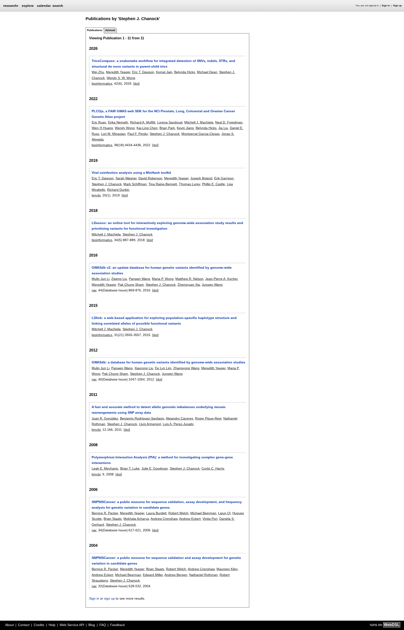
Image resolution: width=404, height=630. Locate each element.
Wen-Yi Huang (102, 128)
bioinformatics (102, 83)
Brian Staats (113, 519)
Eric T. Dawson (143, 72)
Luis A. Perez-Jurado (178, 424)
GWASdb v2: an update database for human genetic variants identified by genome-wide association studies (162, 270)
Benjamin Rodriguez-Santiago (142, 418)
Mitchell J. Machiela (198, 122)
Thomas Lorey (189, 184)
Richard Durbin (118, 190)
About (9, 625)
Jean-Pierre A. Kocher (221, 279)
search (57, 5)
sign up (109, 598)
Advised (110, 30)
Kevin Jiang (185, 128)
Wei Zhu (98, 72)
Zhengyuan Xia (188, 284)
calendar (44, 5)
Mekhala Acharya (136, 519)
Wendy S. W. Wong (121, 78)
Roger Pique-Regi (208, 418)
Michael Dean (207, 72)
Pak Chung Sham (131, 284)
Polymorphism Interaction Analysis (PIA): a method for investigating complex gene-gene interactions (162, 460)
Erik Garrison (224, 178)
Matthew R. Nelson (189, 279)
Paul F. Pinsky (137, 134)
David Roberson (150, 178)
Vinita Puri (209, 519)
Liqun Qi (224, 513)
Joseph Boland (201, 178)
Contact (23, 625)
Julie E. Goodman (154, 468)
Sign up (397, 5)
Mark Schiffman (135, 184)
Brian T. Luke (130, 468)
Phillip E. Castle (213, 184)
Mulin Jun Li (100, 279)
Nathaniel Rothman (203, 575)
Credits (39, 625)
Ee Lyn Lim (163, 368)
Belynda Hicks (184, 72)
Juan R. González (105, 418)
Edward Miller (153, 575)
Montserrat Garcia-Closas (200, 134)
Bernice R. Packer (105, 513)
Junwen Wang (212, 284)
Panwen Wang (139, 279)
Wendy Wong (125, 128)
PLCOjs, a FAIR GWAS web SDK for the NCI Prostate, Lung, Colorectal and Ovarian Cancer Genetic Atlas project (163, 114)
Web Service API (72, 625)
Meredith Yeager (118, 72)
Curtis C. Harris (213, 468)
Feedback (117, 625)
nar (94, 290)
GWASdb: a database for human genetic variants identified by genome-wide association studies (168, 362)
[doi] (136, 83)
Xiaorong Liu (143, 368)
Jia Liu (223, 128)
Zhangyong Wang (186, 368)
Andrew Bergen (175, 575)
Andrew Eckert (190, 519)
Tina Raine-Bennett (162, 184)
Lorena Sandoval (169, 122)
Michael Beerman (203, 513)
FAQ (102, 625)
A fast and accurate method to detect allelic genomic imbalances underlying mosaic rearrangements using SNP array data (159, 409)
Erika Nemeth (118, 122)
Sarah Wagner (126, 178)
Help (52, 625)
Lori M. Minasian (113, 134)
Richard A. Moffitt (142, 122)
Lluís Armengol (150, 424)
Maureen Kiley (227, 569)
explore (28, 5)
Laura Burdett (156, 513)
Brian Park (167, 128)
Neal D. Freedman (228, 122)
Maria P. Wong (162, 279)
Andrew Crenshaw (164, 519)
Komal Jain (164, 72)
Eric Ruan (99, 122)
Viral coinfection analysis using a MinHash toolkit (131, 172)
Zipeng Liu (119, 279)
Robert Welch (178, 513)
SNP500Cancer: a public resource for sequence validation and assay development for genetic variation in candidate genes (166, 560)
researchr (10, 5)
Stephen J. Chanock (165, 134)
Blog (91, 625)
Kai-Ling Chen (147, 128)
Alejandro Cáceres (179, 418)
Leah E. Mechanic (105, 468)
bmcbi (96, 195)
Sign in (386, 5)
